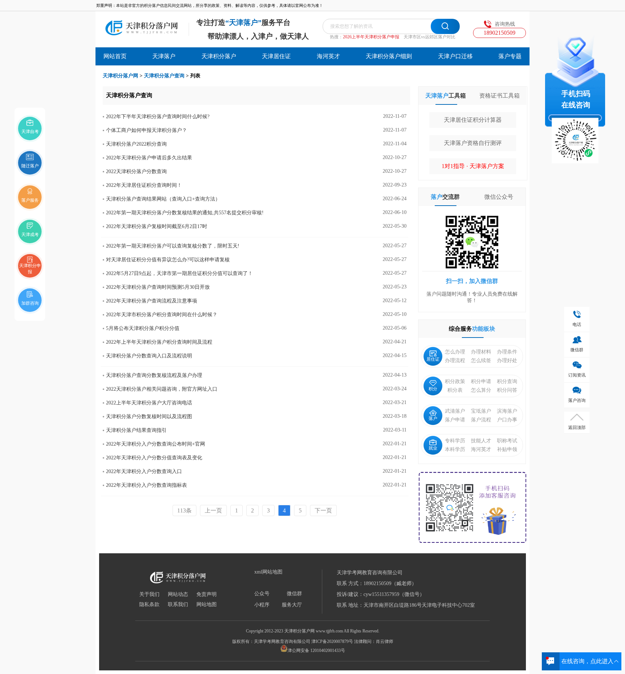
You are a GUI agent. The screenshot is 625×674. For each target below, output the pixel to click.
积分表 (455, 390)
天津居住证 (276, 56)
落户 (433, 418)
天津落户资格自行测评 (473, 143)
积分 (433, 388)
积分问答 (507, 390)
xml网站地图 (268, 572)
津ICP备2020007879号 (332, 641)
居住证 (432, 359)
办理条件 (507, 352)
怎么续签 (481, 360)
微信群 (294, 593)
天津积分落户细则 (389, 56)
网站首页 (115, 56)
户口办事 (507, 419)
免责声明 (206, 594)
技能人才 (481, 440)
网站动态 (178, 594)
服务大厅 (292, 605)
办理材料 (481, 352)
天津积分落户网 (120, 75)
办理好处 (507, 360)
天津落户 (163, 56)
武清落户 (455, 411)
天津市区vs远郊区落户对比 (429, 36)
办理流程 (455, 360)
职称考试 (507, 440)
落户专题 (510, 56)
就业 (433, 448)
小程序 (261, 605)
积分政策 (455, 381)
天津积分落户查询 (164, 75)
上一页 (213, 510)
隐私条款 (149, 604)
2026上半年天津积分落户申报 (371, 36)
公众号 (261, 593)
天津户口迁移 (455, 56)
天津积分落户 (218, 56)
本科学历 (455, 449)
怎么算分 (481, 390)
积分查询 (507, 381)
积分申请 (481, 381)
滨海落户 (507, 411)
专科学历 (455, 440)
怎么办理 (455, 352)
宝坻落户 (481, 411)
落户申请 (455, 419)
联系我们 (178, 604)
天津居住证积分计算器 (473, 120)
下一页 (323, 510)
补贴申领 (507, 449)
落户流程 (481, 419)
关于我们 (149, 594)
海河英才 (328, 56)
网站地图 (206, 604)
